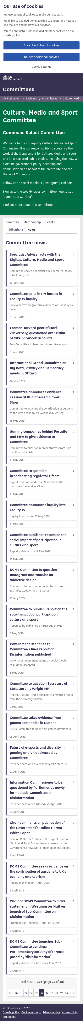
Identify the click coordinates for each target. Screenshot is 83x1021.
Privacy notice (51, 1012)
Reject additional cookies (41, 57)
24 (36, 993)
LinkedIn (67, 183)
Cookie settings (41, 66)
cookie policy (11, 35)
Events (50, 222)
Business (31, 98)
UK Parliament (11, 98)
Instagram (51, 183)
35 (66, 993)
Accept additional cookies (41, 45)
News (31, 230)
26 (46, 993)
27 (51, 993)
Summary (12, 222)
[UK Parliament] (13, 78)
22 (26, 993)
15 (16, 993)
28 (56, 993)
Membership (32, 222)
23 (31, 993)
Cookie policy (11, 1012)
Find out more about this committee (28, 205)
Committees (18, 89)
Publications (14, 230)
